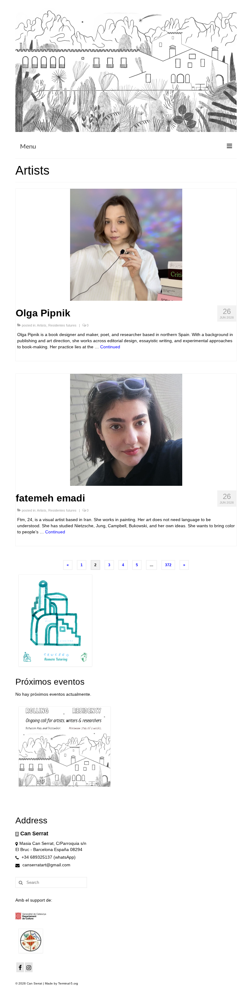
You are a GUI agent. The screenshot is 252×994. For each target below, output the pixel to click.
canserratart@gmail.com (45, 864)
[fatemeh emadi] (126, 429)
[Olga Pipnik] (126, 244)
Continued (110, 346)
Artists (41, 325)
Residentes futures (62, 325)
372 (168, 565)
